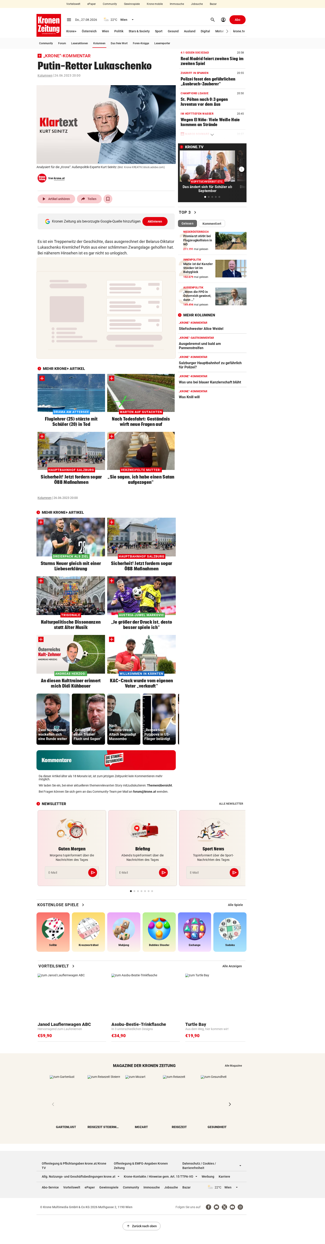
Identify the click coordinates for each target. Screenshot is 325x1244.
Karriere (224, 1176)
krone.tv (239, 31)
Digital (205, 31)
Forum (62, 43)
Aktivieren (155, 221)
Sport (158, 31)
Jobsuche (197, 4)
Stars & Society (139, 31)
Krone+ (71, 31)
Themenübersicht (159, 785)
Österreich (89, 31)
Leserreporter (162, 43)
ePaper (91, 4)
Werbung (208, 1176)
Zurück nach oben (141, 1226)
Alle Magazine (233, 1065)
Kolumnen (99, 43)
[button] (227, 31)
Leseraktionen (79, 43)
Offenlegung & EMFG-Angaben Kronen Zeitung (141, 1166)
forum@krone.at (144, 791)
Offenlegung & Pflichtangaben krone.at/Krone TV (74, 1166)
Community (110, 4)
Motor (219, 31)
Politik (118, 31)
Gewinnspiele (132, 4)
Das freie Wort (119, 43)
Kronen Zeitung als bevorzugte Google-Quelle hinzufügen (107, 221)
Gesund (173, 31)
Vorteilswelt (73, 4)
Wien (105, 31)
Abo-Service (50, 1187)
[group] (53, 719)
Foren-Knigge (141, 43)
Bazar (213, 4)
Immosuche (177, 4)
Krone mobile (155, 4)
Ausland (189, 31)
